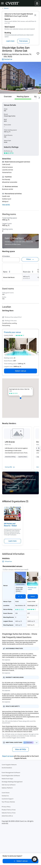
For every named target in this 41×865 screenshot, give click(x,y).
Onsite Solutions (7, 767)
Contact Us (5, 796)
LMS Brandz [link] (10, 442)
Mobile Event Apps (7, 778)
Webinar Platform (7, 788)
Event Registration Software (11, 775)
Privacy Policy (6, 806)
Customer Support (7, 799)
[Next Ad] (38, 352)
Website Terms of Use (8, 813)
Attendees (6, 256)
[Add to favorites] (38, 53)
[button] (20, 78)
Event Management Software (11, 772)
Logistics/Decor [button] (22, 456)
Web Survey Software (8, 785)
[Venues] (37, 3)
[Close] (35, 15)
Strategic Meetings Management (12, 781)
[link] (17, 433)
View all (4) (6, 205)
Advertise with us (7, 816)
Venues (6, 8)
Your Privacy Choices (8, 802)
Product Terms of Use (8, 810)
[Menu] (2, 3)
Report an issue (7, 756)
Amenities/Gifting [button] (10, 456)
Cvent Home (5, 792)
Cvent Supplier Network (9, 764)
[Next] (39, 97)
